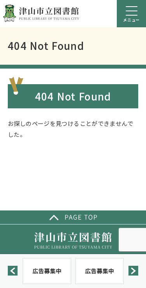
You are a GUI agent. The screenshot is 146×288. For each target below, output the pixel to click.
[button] (13, 271)
